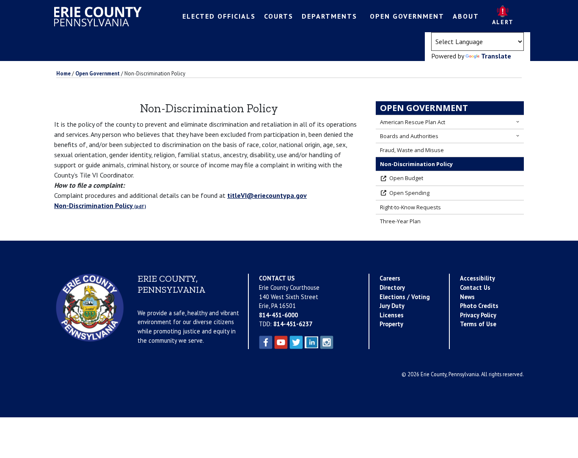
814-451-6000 (278, 315)
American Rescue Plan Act (412, 122)
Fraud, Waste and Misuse (412, 150)
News (467, 297)
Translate (496, 56)
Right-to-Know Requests (410, 207)
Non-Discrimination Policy (93, 205)
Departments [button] (329, 16)
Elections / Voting (405, 297)
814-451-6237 (292, 324)
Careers (390, 278)
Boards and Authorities (409, 136)
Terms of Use (478, 324)
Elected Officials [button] (219, 16)
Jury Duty (392, 306)
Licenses (392, 315)
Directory (392, 287)
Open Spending (409, 193)
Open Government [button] (407, 16)
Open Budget (406, 178)
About (466, 16)
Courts (278, 16)
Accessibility (477, 278)
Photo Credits (479, 306)
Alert (503, 22)
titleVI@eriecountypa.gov (267, 195)
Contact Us (475, 287)
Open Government (424, 108)
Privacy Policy (478, 315)
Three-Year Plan (400, 221)
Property (391, 324)
